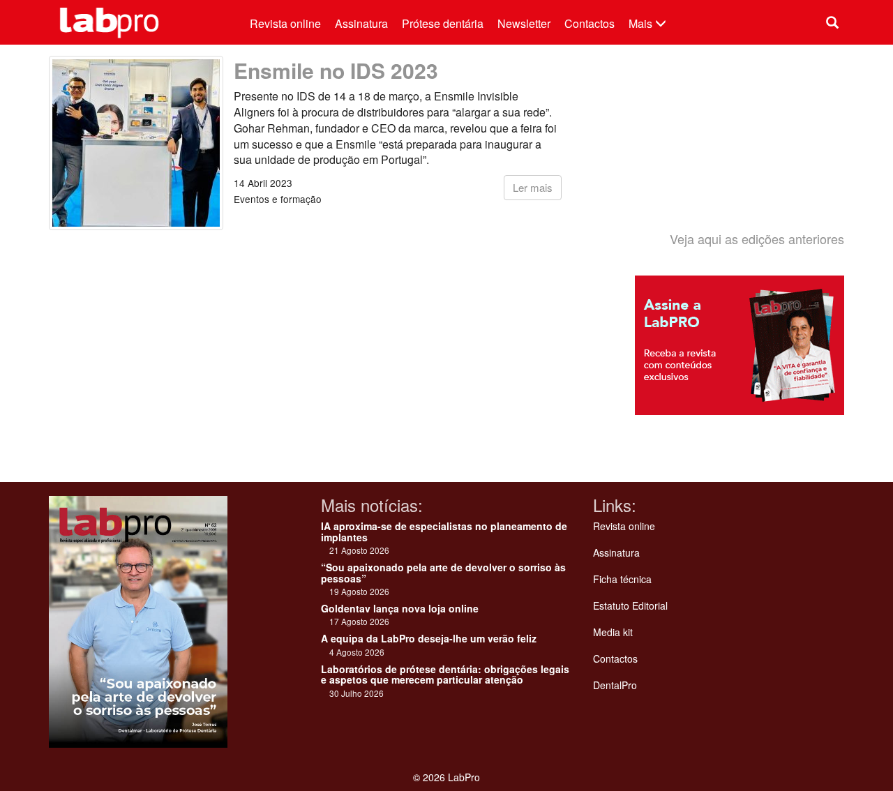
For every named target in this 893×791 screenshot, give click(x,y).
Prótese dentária (442, 23)
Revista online (285, 23)
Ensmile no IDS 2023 (336, 70)
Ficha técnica (622, 579)
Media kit (613, 632)
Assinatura (361, 23)
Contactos (589, 23)
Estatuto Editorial (630, 605)
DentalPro (615, 685)
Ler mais (533, 187)
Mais (642, 23)
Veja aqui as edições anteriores (757, 238)
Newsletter (523, 23)
